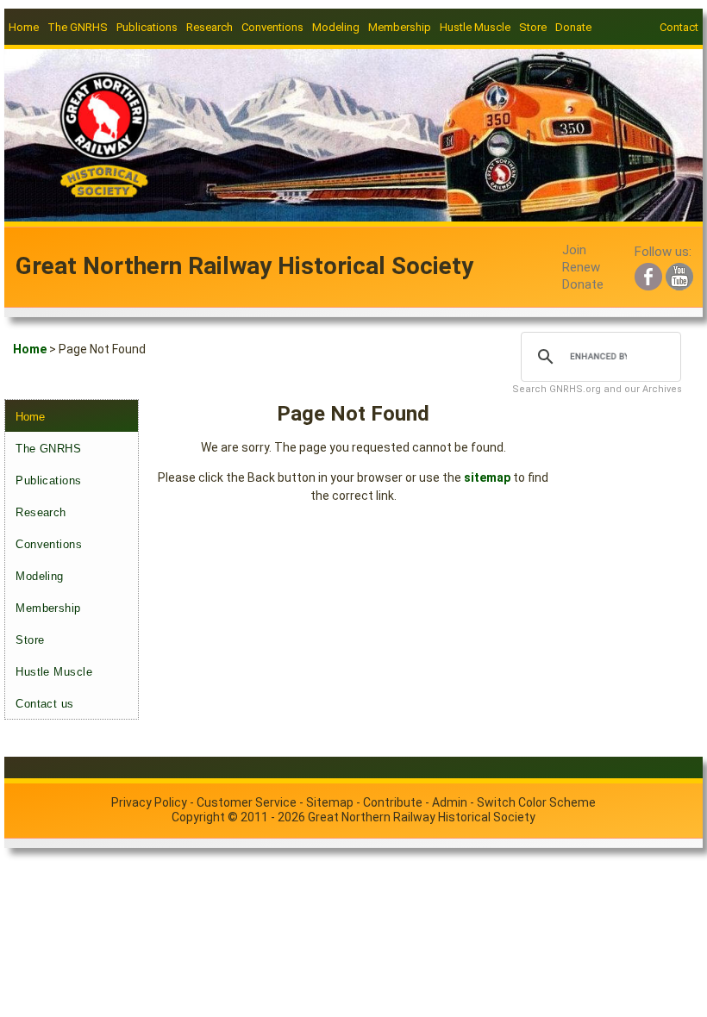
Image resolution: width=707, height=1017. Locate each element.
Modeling (39, 576)
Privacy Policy (149, 802)
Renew (581, 267)
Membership (48, 608)
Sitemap (330, 802)
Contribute (392, 802)
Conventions (49, 544)
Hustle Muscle (54, 671)
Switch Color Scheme (536, 802)
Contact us (44, 703)
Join (574, 250)
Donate (573, 27)
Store (533, 27)
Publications (48, 480)
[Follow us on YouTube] (679, 274)
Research (41, 512)
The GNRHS (48, 448)
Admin (449, 802)
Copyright (198, 817)
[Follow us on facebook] (648, 274)
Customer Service (247, 802)
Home (24, 27)
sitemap (487, 477)
